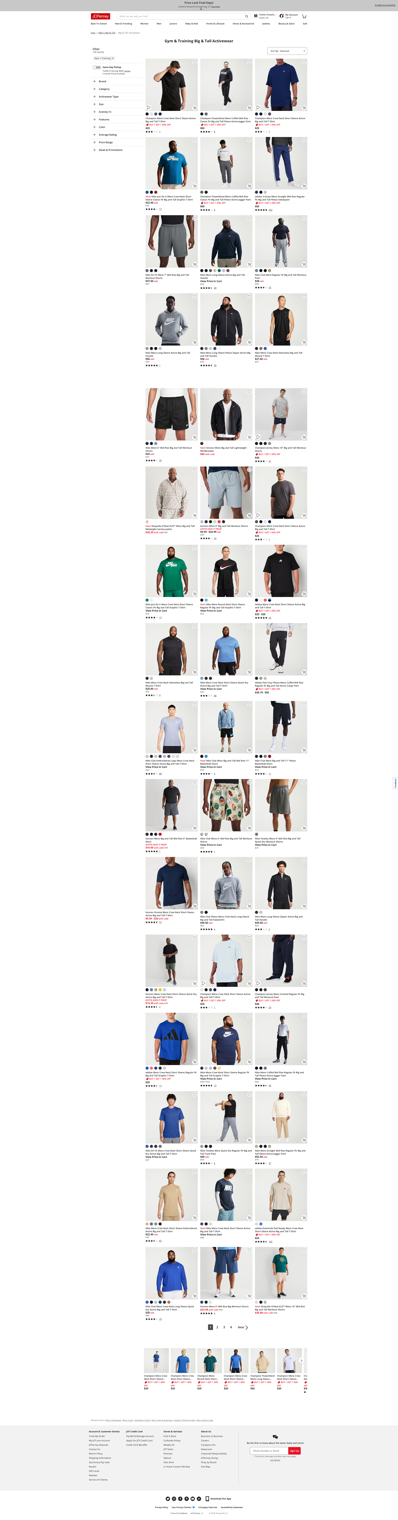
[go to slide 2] (195, 9)
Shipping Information (100, 1457)
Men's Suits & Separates (162, 1420)
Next (241, 1327)
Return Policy (96, 1453)
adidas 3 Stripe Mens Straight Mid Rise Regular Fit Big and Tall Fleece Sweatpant (280, 198)
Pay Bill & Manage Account (140, 1436)
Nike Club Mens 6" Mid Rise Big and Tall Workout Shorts (226, 840)
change (127, 71)
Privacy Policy (161, 1507)
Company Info (208, 1444)
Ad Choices (195, 1513)
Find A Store (170, 1436)
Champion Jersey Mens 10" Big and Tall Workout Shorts (280, 449)
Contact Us (94, 1449)
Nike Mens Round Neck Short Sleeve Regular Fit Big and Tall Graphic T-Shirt (222, 606)
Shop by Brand (208, 1462)
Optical (167, 1457)
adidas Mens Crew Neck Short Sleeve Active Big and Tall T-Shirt (280, 606)
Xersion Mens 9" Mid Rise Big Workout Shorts (224, 1306)
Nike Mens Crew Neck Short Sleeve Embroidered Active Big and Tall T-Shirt (171, 1230)
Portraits (168, 1453)
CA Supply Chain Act (207, 1507)
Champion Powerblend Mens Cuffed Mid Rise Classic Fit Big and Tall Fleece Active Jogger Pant (225, 120)
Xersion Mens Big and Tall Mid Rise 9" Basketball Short (171, 840)
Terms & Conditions (178, 1513)
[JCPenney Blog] (199, 1498)
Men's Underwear (113, 1420)
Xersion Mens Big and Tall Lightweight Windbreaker (223, 449)
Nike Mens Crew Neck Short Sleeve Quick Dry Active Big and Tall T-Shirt (224, 684)
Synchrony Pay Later (99, 1462)
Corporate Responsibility (214, 1453)
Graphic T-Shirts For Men (184, 1420)
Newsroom (206, 1449)
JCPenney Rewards (98, 1444)
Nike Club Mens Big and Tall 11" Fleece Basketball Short (275, 762)
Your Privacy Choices (181, 1507)
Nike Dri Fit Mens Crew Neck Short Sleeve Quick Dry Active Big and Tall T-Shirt (171, 1152)
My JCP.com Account (99, 1440)
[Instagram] (174, 1498)
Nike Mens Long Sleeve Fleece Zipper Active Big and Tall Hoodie (225, 354)
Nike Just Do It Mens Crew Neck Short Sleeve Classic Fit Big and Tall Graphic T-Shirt (169, 198)
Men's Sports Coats (204, 1420)
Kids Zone (169, 1462)
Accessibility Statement (232, 1507)
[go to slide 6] (206, 9)
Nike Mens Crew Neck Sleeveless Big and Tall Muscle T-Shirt (278, 354)
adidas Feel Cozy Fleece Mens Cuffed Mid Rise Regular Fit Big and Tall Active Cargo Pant (279, 684)
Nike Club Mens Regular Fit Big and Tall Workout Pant (280, 276)
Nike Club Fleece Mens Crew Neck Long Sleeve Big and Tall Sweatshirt (224, 918)
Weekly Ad (169, 1444)
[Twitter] (168, 1498)
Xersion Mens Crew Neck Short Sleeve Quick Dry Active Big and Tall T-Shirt (171, 996)
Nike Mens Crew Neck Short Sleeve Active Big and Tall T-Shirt (225, 1230)
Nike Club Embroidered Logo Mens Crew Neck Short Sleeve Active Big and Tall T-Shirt (170, 762)
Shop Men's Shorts (142, 1420)
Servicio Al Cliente (98, 1479)
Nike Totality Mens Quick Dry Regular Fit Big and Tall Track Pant (226, 1152)
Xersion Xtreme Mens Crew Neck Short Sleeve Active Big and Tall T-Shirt (170, 914)
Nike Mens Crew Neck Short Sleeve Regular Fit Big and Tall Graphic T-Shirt (224, 1074)
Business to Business (212, 1436)
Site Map (205, 1466)
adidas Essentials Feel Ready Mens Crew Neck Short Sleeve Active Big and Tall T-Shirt (279, 1230)
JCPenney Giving (209, 1457)
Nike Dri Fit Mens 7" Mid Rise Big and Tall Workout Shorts (167, 276)
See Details (275, 1460)
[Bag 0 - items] (304, 16)
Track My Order (97, 1436)
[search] (248, 16)
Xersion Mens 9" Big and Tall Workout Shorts (224, 525)
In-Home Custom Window (177, 1466)
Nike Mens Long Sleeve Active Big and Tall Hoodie (222, 276)
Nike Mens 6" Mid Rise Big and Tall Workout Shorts (169, 449)
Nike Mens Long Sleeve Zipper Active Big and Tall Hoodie (279, 918)
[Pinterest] (187, 1498)
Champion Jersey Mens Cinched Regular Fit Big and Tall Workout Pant (279, 996)
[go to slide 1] (192, 9)
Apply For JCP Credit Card (139, 1440)
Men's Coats (127, 1420)
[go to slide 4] (201, 9)
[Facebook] (181, 1498)
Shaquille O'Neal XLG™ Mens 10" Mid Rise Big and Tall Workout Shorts (280, 1308)
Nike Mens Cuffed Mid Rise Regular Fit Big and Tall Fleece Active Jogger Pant (279, 1074)
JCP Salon (168, 1449)
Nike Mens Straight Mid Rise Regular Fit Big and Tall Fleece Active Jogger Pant (280, 1152)
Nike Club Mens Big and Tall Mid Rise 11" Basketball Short (224, 762)
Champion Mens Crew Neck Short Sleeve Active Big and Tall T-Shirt (171, 120)
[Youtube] (193, 1498)
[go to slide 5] (204, 9)
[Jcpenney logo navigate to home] (100, 16)
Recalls (92, 1466)
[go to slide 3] (198, 9)
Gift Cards (94, 1470)
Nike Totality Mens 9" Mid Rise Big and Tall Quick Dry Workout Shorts (277, 840)
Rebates (93, 1475)
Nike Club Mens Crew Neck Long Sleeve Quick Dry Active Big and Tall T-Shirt (170, 1308)
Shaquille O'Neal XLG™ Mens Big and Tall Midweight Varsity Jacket (170, 527)
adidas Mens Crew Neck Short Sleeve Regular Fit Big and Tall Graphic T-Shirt (171, 1074)
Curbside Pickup (172, 1440)
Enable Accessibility (385, 5)
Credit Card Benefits (136, 1444)
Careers (205, 1440)
